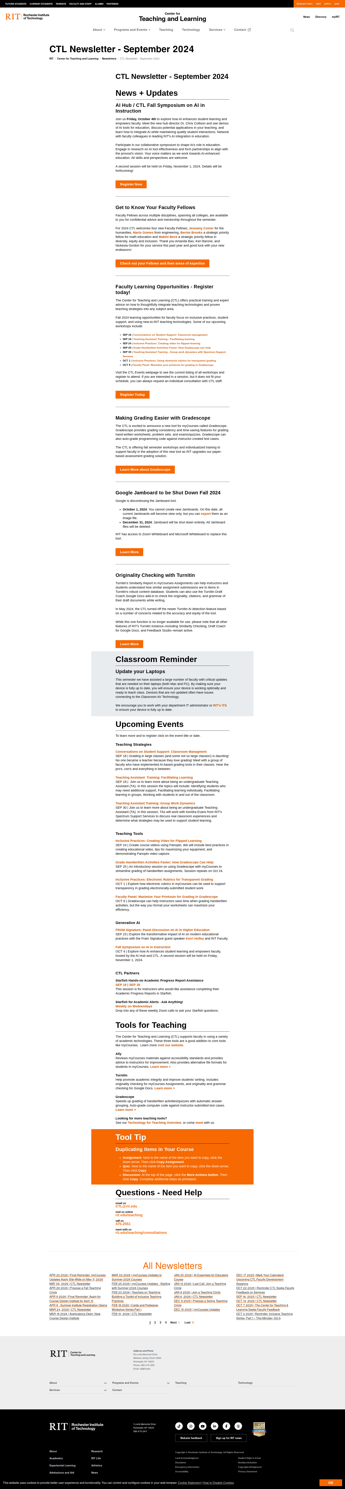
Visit (318, 3)
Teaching (166, 29)
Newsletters (109, 58)
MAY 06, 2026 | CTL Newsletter (69, 1284)
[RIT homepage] (27, 17)
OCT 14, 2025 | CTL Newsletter (256, 1301)
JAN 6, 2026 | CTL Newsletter (193, 1296)
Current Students (41, 3)
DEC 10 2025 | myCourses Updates (197, 1309)
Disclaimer (180, 1462)
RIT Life (96, 1458)
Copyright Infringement (250, 1467)
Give (336, 3)
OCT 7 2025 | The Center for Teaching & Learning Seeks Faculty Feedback (262, 1307)
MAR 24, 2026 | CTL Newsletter (70, 1309)
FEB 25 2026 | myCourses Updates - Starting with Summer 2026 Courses (141, 1286)
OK (330, 1482)
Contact (240, 29)
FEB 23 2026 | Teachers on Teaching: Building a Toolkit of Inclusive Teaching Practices (136, 1296)
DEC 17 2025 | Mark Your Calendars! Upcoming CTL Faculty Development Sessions (260, 1279)
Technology (191, 29)
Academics (56, 1458)
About (53, 1451)
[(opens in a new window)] (179, 1426)
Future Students (15, 3)
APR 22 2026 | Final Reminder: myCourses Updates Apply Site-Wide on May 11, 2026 (77, 1277)
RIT (51, 58)
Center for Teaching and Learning (77, 58)
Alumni (99, 3)
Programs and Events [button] (130, 29)
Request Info (304, 3)
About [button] (97, 29)
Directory (320, 16)
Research (97, 1451)
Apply (327, 3)
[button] (292, 30)
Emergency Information (187, 1467)
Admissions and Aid (61, 1472)
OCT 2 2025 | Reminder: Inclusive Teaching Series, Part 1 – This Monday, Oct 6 (264, 1316)
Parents (61, 3)
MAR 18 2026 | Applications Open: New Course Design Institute (74, 1316)
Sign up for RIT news (229, 1438)
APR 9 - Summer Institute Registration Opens (78, 1305)
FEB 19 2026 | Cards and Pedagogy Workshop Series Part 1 (135, 1307)
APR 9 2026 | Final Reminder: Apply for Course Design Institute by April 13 (75, 1298)
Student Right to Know (249, 1458)
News (306, 16)
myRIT (336, 16)
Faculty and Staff (80, 3)
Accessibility (181, 1471)
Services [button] (215, 29)
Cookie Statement (189, 1483)
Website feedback (191, 1438)
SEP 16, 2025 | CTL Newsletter (256, 1296)
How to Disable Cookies (218, 1483)
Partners (112, 3)
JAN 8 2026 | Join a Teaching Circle (197, 1292)
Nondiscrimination (247, 1462)
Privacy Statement (247, 1471)
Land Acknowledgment (187, 1458)
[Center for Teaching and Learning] (73, 1353)
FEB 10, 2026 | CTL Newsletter (132, 1314)
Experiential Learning (62, 1465)
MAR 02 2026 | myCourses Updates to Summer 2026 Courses (137, 1277)
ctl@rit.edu (145, 1368)
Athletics (96, 1465)
